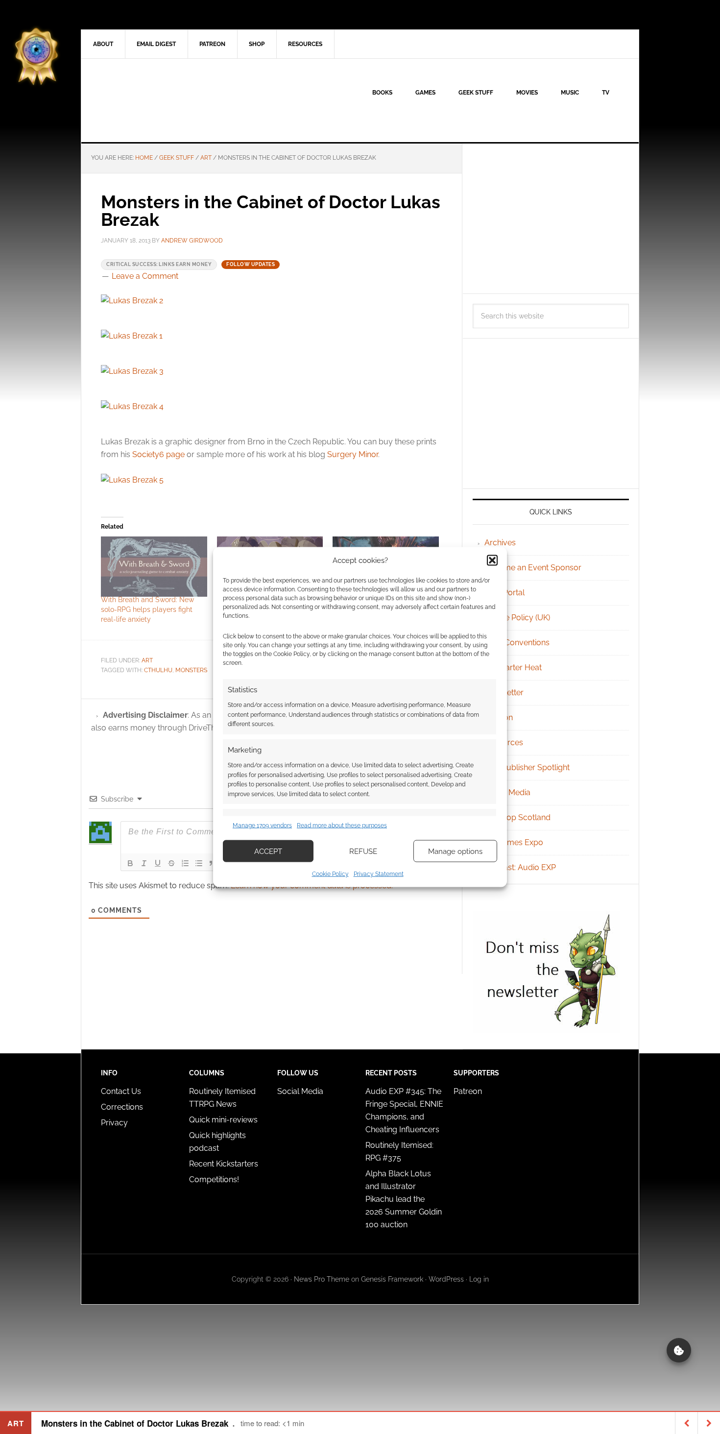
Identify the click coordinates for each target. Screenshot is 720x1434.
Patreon (468, 1091)
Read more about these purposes (342, 825)
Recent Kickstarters (224, 1163)
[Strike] (171, 863)
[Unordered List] (199, 863)
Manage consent (679, 1350)
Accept (268, 851)
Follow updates (250, 264)
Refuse (363, 851)
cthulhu (158, 670)
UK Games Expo (513, 842)
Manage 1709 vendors (262, 825)
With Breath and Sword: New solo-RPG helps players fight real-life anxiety (147, 609)
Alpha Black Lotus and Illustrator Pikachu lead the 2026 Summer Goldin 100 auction (403, 1199)
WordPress (446, 1279)
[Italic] (144, 863)
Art (147, 660)
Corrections (122, 1107)
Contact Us (121, 1091)
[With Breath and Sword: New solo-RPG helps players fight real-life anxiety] (154, 566)
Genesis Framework (392, 1279)
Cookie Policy (330, 874)
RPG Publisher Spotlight (527, 767)
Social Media (507, 792)
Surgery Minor (352, 454)
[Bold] (130, 863)
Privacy (114, 1122)
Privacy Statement (379, 874)
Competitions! (214, 1179)
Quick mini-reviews (223, 1119)
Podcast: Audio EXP (520, 867)
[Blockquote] (212, 863)
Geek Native (164, 100)
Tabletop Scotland (517, 817)
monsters (191, 670)
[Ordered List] (185, 863)
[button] (492, 560)
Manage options (455, 851)
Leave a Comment (145, 276)
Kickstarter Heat (513, 667)
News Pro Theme (321, 1279)
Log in (479, 1279)
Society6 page (158, 454)
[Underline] (158, 863)
